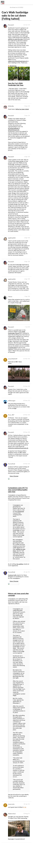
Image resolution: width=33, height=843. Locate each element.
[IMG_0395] (19, 320)
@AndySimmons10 (13, 129)
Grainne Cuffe (12, 575)
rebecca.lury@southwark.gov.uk (17, 61)
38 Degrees (13, 66)
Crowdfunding (12, 347)
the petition (19, 564)
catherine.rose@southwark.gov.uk (18, 448)
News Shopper (14, 476)
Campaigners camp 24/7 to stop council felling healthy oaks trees (18, 490)
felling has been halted (22, 109)
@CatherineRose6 (13, 128)
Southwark (20, 511)
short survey (19, 161)
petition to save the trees (15, 39)
